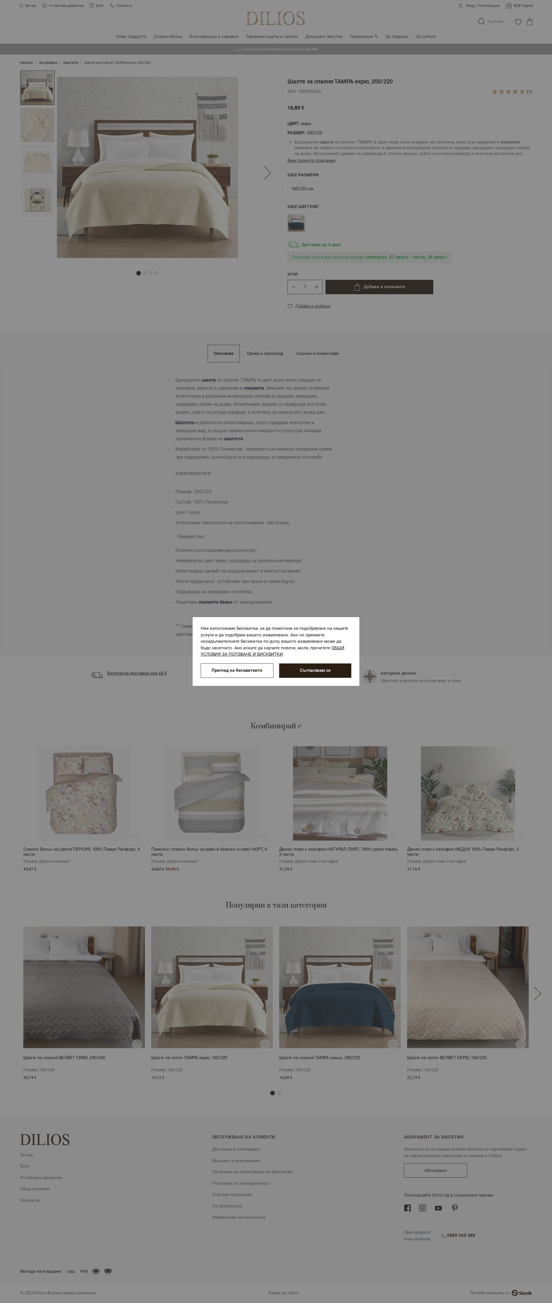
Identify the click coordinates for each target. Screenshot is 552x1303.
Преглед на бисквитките (237, 670)
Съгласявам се (315, 670)
